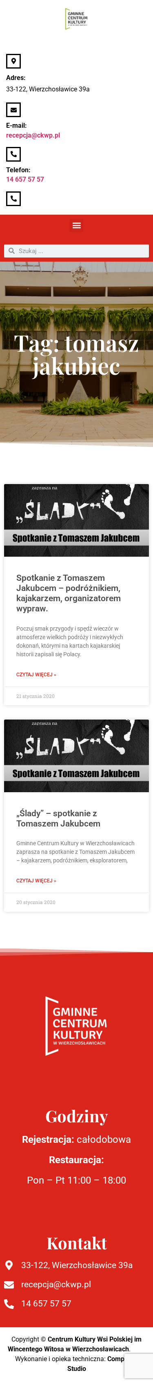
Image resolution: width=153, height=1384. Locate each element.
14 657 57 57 (25, 179)
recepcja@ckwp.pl (33, 135)
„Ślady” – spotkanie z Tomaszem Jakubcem (58, 819)
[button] (76, 225)
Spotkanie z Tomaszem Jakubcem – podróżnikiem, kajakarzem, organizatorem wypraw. (68, 593)
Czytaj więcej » (36, 675)
